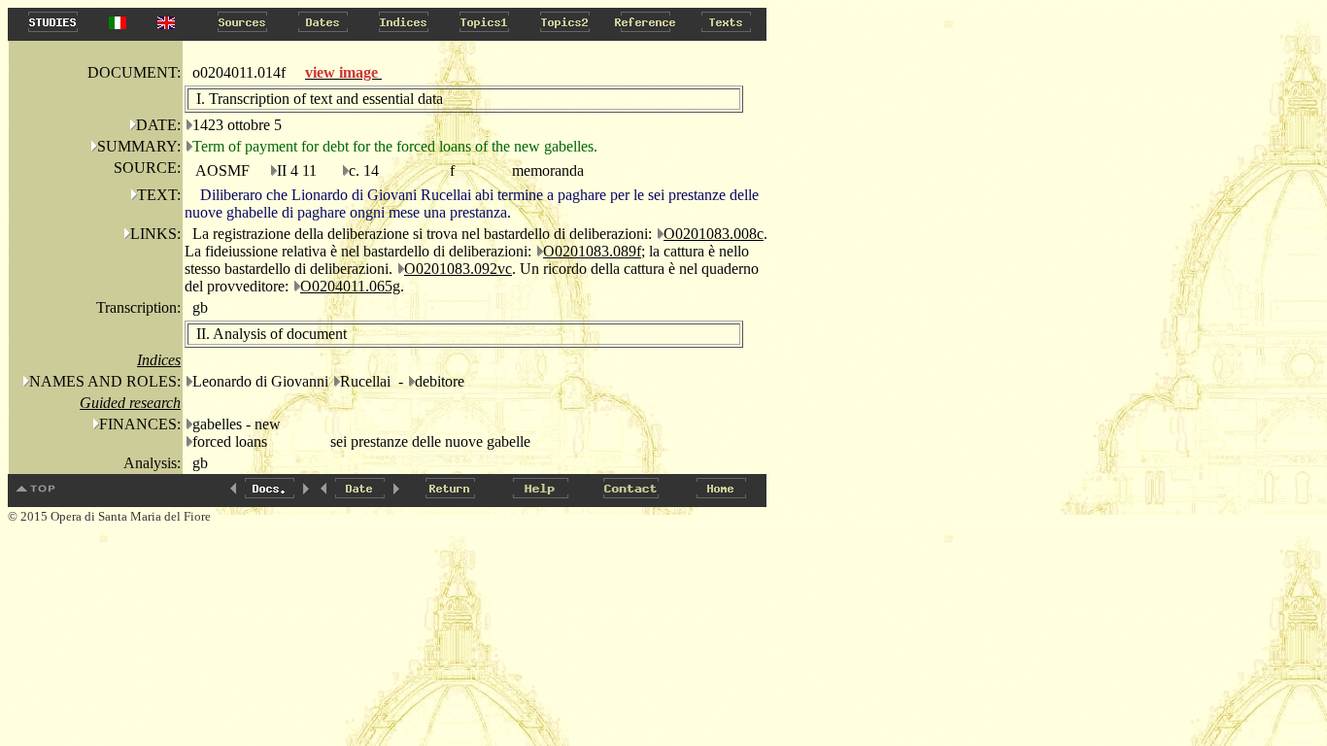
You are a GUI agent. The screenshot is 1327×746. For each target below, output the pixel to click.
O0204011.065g (350, 286)
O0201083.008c (714, 233)
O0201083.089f (592, 251)
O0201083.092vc (458, 268)
